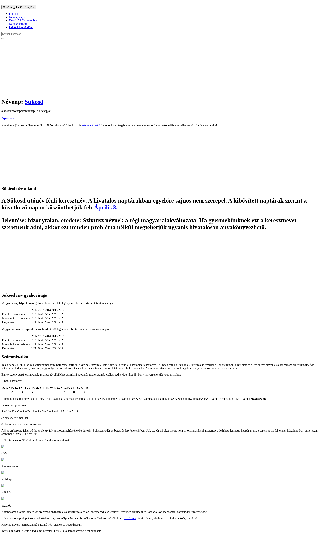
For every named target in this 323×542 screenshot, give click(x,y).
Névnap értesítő (18, 23)
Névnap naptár (17, 17)
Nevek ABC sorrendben (23, 20)
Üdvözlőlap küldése (21, 27)
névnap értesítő (91, 125)
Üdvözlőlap (130, 518)
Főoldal (13, 13)
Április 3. (8, 118)
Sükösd (34, 101)
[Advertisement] (113, 68)
